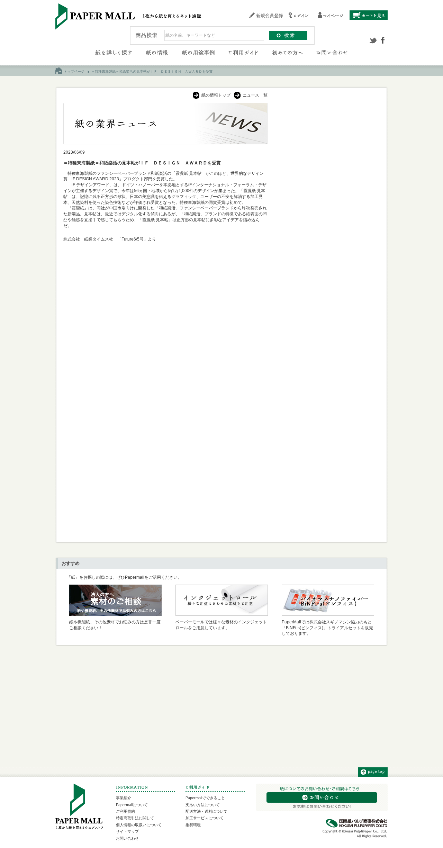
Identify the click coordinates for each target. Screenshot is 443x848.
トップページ (74, 71)
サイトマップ (127, 831)
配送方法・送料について (206, 811)
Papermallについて (132, 805)
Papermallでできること (205, 798)
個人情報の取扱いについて (139, 825)
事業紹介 (123, 798)
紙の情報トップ (215, 95)
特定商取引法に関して (135, 818)
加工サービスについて (205, 818)
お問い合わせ (127, 838)
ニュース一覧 (255, 95)
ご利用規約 (125, 811)
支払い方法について (203, 805)
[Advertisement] (327, 206)
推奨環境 (193, 825)
